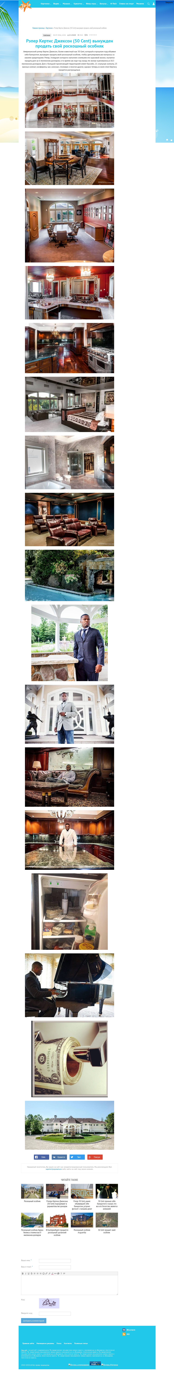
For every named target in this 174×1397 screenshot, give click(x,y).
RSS (128, 1334)
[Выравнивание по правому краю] (40, 1273)
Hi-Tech (113, 4)
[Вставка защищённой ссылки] (49, 1273)
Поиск (59, 1343)
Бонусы (103, 4)
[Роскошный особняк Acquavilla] (82, 1220)
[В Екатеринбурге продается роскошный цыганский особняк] (57, 1220)
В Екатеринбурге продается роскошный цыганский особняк (57, 1232)
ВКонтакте (131, 1330)
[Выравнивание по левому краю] (34, 1273)
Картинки (45, 4)
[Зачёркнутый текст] (31, 1273)
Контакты (68, 1343)
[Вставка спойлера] (64, 1273)
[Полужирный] (22, 1273)
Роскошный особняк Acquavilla (82, 1231)
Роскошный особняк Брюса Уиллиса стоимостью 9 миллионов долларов (32, 1232)
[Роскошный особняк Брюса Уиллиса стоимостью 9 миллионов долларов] (32, 1220)
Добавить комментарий (33, 1321)
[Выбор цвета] (52, 1273)
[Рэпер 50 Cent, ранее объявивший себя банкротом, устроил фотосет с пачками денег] (82, 1191)
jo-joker (72, 35)
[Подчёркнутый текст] (28, 1273)
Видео (56, 4)
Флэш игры (91, 4)
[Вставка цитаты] (58, 1273)
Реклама (140, 4)
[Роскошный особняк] (32, 1191)
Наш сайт (24, 1350)
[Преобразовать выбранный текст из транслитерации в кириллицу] (61, 1273)
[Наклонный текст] (25, 1273)
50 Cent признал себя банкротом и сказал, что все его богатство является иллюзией (106, 1205)
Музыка (66, 4)
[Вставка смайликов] (43, 1273)
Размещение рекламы (45, 1343)
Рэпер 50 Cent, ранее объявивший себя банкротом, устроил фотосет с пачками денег (82, 1205)
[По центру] (37, 1273)
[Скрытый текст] (55, 1273)
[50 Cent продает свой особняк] (107, 1220)
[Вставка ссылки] (46, 1273)
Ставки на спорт (126, 4)
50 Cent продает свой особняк (106, 1231)
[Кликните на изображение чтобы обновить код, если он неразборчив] (49, 1308)
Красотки (78, 4)
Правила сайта (28, 1343)
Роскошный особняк (32, 1201)
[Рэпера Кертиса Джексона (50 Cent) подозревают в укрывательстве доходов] (57, 1191)
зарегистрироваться (54, 1169)
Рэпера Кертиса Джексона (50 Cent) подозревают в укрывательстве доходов (57, 1204)
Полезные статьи (81, 1343)
